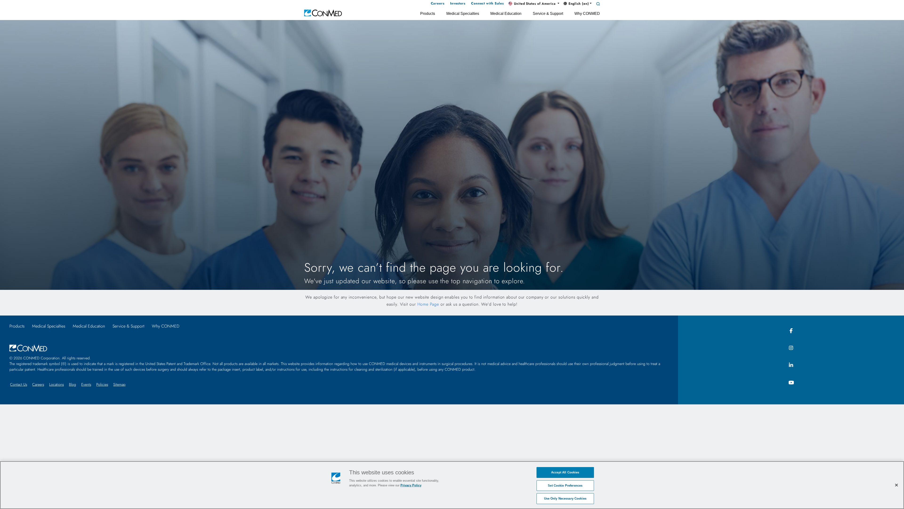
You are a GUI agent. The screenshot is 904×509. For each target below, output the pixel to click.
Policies (102, 384)
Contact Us (18, 384)
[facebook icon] (791, 331)
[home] (323, 12)
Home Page (428, 304)
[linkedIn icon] (791, 365)
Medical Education (89, 326)
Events (86, 384)
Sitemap (119, 384)
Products (16, 326)
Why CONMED (165, 326)
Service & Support (128, 326)
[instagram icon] (791, 348)
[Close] (896, 485)
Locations (56, 384)
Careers (38, 384)
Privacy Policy (410, 485)
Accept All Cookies (565, 472)
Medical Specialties (48, 326)
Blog (72, 384)
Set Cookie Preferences (565, 485)
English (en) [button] (578, 3)
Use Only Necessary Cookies (565, 498)
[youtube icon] (791, 382)
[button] (533, 4)
